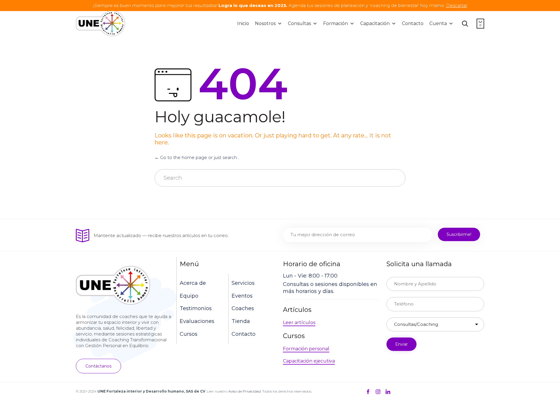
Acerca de (193, 283)
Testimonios (196, 308)
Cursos (188, 334)
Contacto (413, 23)
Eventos (242, 296)
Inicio (243, 23)
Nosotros (265, 23)
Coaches (243, 308)
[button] (98, 366)
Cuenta (438, 23)
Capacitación (375, 23)
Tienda (241, 321)
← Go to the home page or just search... (197, 157)
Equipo (189, 296)
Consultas (299, 23)
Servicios (243, 283)
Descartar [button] (456, 5)
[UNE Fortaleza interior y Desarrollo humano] (100, 23)
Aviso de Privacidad (244, 391)
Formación (335, 23)
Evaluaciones (197, 321)
